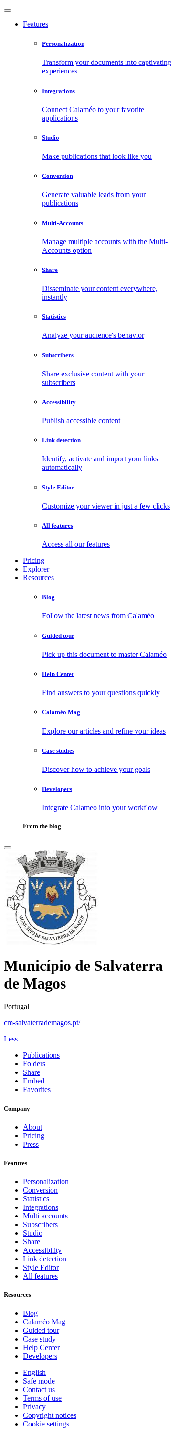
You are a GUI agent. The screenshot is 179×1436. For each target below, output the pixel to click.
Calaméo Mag (44, 1322)
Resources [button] (38, 577)
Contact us (39, 1389)
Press (31, 1144)
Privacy (34, 1407)
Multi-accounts (45, 1216)
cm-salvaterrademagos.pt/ (42, 1023)
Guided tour (41, 1330)
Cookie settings (46, 1424)
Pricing (33, 560)
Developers (40, 1356)
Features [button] (35, 24)
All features (40, 1276)
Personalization (46, 1181)
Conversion (40, 1190)
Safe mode (39, 1381)
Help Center (41, 1347)
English (34, 1372)
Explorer (36, 569)
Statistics (36, 1199)
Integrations (40, 1207)
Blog (30, 1313)
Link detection (44, 1259)
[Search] (7, 847)
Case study (39, 1339)
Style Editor (41, 1267)
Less (11, 1039)
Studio (32, 1233)
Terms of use (42, 1398)
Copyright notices (49, 1415)
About (32, 1127)
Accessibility (42, 1250)
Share (31, 1242)
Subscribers (40, 1224)
